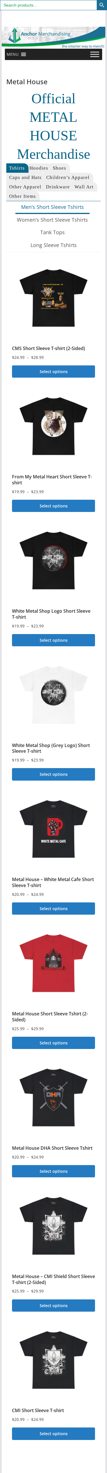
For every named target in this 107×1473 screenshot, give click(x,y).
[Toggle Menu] (94, 54)
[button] (13, 54)
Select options (54, 371)
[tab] (17, 168)
